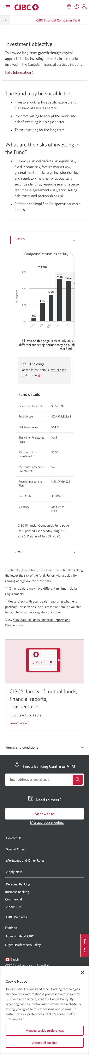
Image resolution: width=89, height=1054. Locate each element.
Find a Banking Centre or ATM (49, 766)
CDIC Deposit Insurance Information (27, 965)
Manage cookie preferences (44, 1030)
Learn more (18, 723)
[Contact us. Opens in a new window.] (76, 6)
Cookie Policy (59, 999)
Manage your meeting (47, 822)
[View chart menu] (19, 254)
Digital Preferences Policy (23, 945)
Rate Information (18, 72)
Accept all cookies (44, 1042)
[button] (84, 6)
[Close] (82, 972)
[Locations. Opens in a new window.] (69, 6)
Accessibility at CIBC (19, 936)
